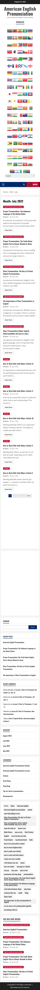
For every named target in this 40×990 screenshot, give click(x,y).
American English (22, 806)
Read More (9, 230)
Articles (6, 359)
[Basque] (14, 36)
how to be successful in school (14, 843)
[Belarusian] (20, 36)
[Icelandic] (9, 86)
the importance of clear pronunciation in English (17, 901)
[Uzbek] (20, 163)
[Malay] (9, 114)
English (6, 836)
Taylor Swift (8, 896)
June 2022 (6, 746)
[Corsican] (14, 51)
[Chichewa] (25, 43)
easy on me (18, 832)
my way (6, 870)
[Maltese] (20, 114)
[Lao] (25, 100)
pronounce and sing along (12, 874)
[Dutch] (9, 58)
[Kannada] (20, 93)
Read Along (7, 781)
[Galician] (25, 65)
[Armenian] (30, 29)
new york (14, 870)
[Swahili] (25, 149)
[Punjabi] (25, 128)
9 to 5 (6, 806)
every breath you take (18, 836)
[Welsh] (30, 163)
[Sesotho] (30, 135)
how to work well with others (13, 855)
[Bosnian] (30, 36)
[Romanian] (30, 128)
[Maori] (25, 114)
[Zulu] (27, 170)
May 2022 (6, 751)
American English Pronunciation (20, 11)
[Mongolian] (9, 121)
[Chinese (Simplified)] (30, 43)
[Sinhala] (20, 142)
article (30, 809)
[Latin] (30, 100)
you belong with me (10, 910)
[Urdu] (14, 163)
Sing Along (6, 786)
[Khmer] (30, 93)
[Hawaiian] (9, 79)
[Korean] (9, 100)
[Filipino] (30, 58)
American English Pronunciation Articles (16, 765)
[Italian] (30, 86)
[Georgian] (30, 65)
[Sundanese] (20, 149)
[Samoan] (14, 135)
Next (28, 496)
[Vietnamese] (25, 163)
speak (20, 893)
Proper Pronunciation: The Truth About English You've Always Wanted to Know (19, 879)
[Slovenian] (30, 142)
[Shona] (9, 142)
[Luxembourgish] (20, 107)
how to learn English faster (13, 847)
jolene (23, 862)
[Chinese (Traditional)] (9, 51)
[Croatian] (20, 51)
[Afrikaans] (9, 29)
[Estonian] (25, 58)
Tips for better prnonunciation (13, 207)
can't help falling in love (12, 813)
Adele (12, 806)
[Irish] (25, 86)
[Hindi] (20, 79)
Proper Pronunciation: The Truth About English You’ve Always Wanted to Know (17, 242)
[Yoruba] (22, 170)
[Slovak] (25, 142)
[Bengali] (25, 36)
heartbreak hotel (21, 840)
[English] (14, 58)
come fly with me (9, 828)
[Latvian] (9, 107)
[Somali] (9, 149)
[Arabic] (25, 29)
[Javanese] (14, 93)
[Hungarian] (30, 79)
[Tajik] (9, 156)
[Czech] (25, 51)
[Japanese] (9, 93)
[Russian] (9, 135)
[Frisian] (20, 65)
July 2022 (6, 741)
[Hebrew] (14, 79)
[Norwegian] (25, 121)
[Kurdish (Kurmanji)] (14, 100)
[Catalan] (14, 43)
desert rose (22, 828)
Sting (26, 893)
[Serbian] (25, 135)
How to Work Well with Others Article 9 (18, 445)
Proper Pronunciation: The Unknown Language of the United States (16, 212)
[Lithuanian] (14, 107)
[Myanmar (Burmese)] (14, 121)
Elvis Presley (29, 832)
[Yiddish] (17, 170)
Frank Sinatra (8, 840)
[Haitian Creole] (25, 72)
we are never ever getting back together (17, 906)
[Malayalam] (14, 114)
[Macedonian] (25, 107)
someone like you (10, 893)
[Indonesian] (20, 86)
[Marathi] (30, 114)
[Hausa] (30, 72)
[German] (9, 72)
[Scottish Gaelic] (20, 135)
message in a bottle (23, 866)
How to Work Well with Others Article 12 (18, 363)
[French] (14, 65)
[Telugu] (20, 156)
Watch (35, 184)
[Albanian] (14, 29)
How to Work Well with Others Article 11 (18, 391)
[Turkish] (30, 156)
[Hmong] (25, 79)
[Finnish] (9, 65)
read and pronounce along (12, 889)
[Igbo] (14, 86)
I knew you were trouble (12, 859)
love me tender (9, 866)
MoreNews (14, 987)
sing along (27, 889)
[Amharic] (20, 29)
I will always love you (11, 862)
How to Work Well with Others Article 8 (18, 473)
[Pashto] (30, 121)
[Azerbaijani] (9, 36)
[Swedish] (30, 149)
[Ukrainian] (9, 163)
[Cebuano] (20, 43)
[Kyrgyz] (20, 100)
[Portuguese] (20, 128)
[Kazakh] (25, 93)
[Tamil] (14, 156)
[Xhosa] (12, 170)
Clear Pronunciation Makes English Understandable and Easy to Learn (16, 332)
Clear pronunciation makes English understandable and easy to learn (15, 824)
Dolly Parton (8, 832)
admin (7, 217)
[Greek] (14, 72)
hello (31, 840)
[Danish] (30, 51)
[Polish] (14, 128)
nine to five (24, 870)
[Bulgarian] (9, 43)
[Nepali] (20, 121)
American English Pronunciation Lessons (16, 770)
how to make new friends (12, 851)
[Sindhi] (14, 142)
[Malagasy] (30, 107)
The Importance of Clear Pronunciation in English (18, 302)
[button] (3, 184)
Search (6, 621)
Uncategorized (8, 796)
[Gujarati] (20, 72)
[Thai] (25, 156)
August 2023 (7, 736)
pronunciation (28, 874)
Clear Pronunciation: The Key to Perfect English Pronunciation (18, 272)
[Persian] (9, 128)
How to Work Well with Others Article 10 (18, 418)
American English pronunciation (14, 809)
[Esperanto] (20, 58)
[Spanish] (14, 149)
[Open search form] (24, 184)
